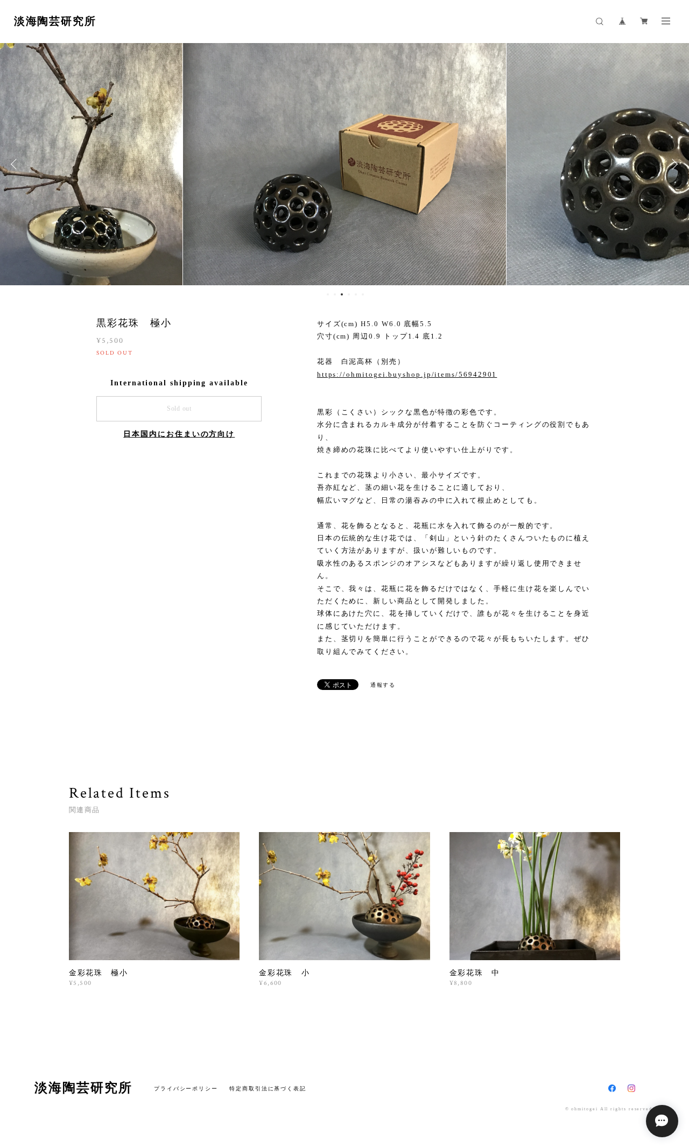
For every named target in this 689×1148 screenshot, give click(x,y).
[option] (244, 164)
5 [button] (356, 294)
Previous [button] (16, 164)
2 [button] (335, 294)
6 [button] (363, 294)
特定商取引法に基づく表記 (267, 1088)
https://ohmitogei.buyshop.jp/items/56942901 (407, 374)
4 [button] (349, 294)
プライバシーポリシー (186, 1088)
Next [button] (672, 164)
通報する (383, 685)
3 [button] (342, 294)
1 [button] (328, 294)
